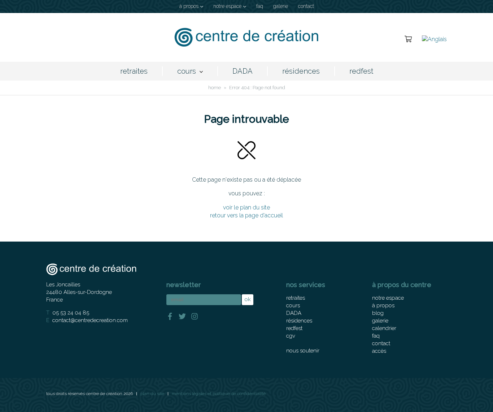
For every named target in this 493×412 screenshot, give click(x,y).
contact (306, 6)
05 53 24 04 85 (70, 312)
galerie (280, 6)
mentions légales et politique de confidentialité (219, 393)
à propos (188, 6)
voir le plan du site (246, 207)
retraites (134, 71)
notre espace (227, 6)
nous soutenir (302, 350)
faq (259, 6)
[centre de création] (246, 37)
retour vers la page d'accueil (246, 215)
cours (186, 71)
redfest (361, 71)
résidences (301, 71)
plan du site (152, 393)
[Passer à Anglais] (434, 38)
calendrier (384, 328)
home (214, 87)
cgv (290, 336)
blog (378, 313)
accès (379, 351)
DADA (242, 71)
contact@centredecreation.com (90, 320)
